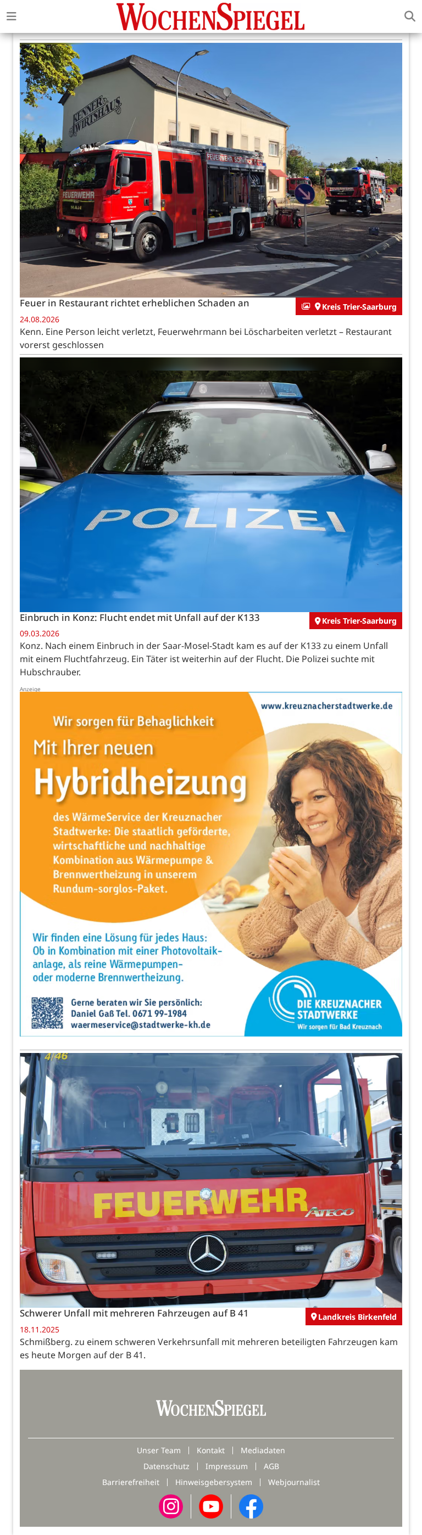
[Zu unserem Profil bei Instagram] (171, 1505)
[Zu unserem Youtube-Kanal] (211, 1505)
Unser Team (159, 1450)
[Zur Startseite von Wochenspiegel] (210, 16)
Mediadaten (263, 1450)
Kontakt (211, 1450)
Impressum (227, 1466)
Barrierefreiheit (130, 1482)
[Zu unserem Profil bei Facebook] (251, 1505)
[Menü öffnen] (11, 16)
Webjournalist (294, 1482)
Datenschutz (166, 1466)
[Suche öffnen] (410, 16)
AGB (271, 1466)
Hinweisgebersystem (213, 1482)
